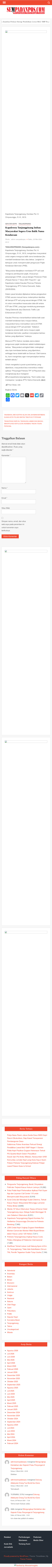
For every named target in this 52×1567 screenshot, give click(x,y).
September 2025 (13, 1384)
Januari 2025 (12, 1409)
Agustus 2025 (12, 1387)
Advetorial (11, 1270)
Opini (9, 1307)
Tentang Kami (24, 1543)
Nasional (10, 1298)
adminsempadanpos (19, 1461)
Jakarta (10, 1289)
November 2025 (13, 1378)
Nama (5, 488)
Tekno (9, 1326)
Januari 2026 (12, 1372)
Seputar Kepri (11, 224)
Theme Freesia (26, 1559)
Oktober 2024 (12, 1418)
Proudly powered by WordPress (16, 1556)
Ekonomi (10, 1282)
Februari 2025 (12, 1406)
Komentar (6, 455)
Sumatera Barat (13, 1320)
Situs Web (6, 508)
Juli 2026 (10, 1353)
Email (4, 498)
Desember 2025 (13, 1375)
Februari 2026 (12, 1369)
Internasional (12, 1286)
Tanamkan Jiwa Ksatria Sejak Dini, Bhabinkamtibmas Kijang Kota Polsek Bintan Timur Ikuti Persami (24, 416)
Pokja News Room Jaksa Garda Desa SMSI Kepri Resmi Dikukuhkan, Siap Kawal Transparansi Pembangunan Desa (27, 1138)
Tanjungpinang (25, 224)
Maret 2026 (11, 1366)
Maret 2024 (11, 1440)
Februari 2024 (12, 1443)
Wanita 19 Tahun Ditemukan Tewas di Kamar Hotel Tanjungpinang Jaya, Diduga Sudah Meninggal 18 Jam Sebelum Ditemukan (27, 1212)
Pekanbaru (11, 1310)
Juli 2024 (10, 1428)
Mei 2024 (10, 1434)
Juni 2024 (11, 1431)
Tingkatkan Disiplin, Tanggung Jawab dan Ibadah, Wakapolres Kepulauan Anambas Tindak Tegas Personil (23, 423)
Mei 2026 (10, 1359)
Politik (9, 1313)
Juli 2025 (10, 1390)
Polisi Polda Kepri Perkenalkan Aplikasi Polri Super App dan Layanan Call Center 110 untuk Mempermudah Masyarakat (27, 1193)
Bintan (9, 1279)
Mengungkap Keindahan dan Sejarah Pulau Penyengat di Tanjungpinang (28, 1464)
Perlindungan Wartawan (24, 1539)
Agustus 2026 (12, 1350)
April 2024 (11, 1437)
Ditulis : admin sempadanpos (15, 239)
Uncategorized (13, 1329)
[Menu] (4, 2)
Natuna (10, 1301)
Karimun (10, 1292)
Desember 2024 (13, 1412)
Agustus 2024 (12, 1424)
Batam (9, 1276)
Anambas (11, 1273)
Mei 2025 (10, 1397)
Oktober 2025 (12, 1381)
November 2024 (13, 1415)
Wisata (10, 1332)
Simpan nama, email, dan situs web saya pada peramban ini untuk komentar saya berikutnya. (14, 526)
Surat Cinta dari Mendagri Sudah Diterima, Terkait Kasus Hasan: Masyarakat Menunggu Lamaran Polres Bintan (26, 1202)
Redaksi (7, 1537)
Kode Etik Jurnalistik (8, 1545)
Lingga (9, 1295)
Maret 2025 (11, 1403)
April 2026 (11, 1363)
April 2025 (11, 1400)
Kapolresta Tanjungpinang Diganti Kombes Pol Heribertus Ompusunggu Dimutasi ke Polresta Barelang (25, 1221)
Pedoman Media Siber (38, 1539)
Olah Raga (11, 1304)
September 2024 (13, 1421)
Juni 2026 (11, 1356)
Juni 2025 (11, 1393)
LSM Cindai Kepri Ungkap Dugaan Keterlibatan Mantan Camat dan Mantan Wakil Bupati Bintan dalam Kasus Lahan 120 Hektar (25, 1230)
